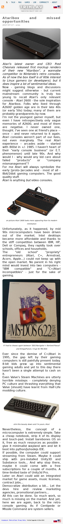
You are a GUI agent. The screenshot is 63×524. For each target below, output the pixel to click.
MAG (20, 2)
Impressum (4, 520)
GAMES (27, 2)
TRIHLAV (31, 6)
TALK (13, 2)
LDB (34, 2)
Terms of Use (13, 520)
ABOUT (54, 2)
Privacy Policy (22, 520)
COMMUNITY (44, 2)
